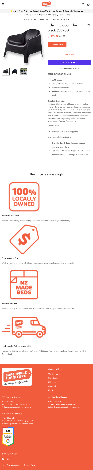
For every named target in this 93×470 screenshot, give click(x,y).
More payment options (69, 68)
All (35, 19)
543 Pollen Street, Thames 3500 (63, 404)
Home (26, 19)
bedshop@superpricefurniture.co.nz (64, 407)
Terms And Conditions (10, 464)
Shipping (52, 382)
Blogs (50, 390)
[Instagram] (8, 459)
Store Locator (53, 378)
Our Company (54, 373)
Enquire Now (57, 44)
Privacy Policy (30, 464)
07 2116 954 (9, 401)
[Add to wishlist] (88, 25)
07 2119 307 (55, 401)
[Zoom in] (40, 27)
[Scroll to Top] (88, 457)
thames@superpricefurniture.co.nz (17, 407)
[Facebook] (3, 459)
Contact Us (52, 386)
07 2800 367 (9, 417)
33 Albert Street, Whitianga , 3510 (18, 420)
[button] (88, 4)
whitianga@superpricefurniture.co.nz (18, 423)
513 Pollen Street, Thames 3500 (17, 404)
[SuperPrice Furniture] (46, 4)
